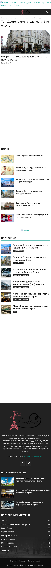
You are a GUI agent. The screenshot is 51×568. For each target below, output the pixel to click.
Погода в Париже (8, 539)
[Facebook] (22, 463)
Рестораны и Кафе (9, 535)
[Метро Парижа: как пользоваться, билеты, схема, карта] (6, 309)
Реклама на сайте (34, 561)
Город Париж (18, 251)
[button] (47, 12)
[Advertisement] (25, 105)
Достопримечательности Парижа (15, 524)
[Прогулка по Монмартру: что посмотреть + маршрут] (7, 206)
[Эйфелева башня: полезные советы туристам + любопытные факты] (7, 481)
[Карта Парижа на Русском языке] (7, 159)
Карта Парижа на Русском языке (29, 156)
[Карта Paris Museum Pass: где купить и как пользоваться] (7, 218)
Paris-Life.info (6, 63)
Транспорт (5, 550)
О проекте (13, 561)
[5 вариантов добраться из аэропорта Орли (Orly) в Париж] (6, 285)
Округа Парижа (7, 52)
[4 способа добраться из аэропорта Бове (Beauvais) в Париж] (6, 297)
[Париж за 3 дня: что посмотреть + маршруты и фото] (7, 194)
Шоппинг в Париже (9, 546)
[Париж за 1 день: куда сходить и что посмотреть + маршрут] (7, 170)
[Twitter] (28, 463)
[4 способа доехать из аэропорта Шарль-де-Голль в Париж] (6, 273)
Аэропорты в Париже (21, 275)
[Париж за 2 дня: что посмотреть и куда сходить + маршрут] (7, 182)
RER (15, 311)
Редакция (22, 561)
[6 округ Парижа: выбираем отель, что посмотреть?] (25, 42)
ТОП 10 (4, 521)
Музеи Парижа (7, 543)
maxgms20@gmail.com (33, 456)
